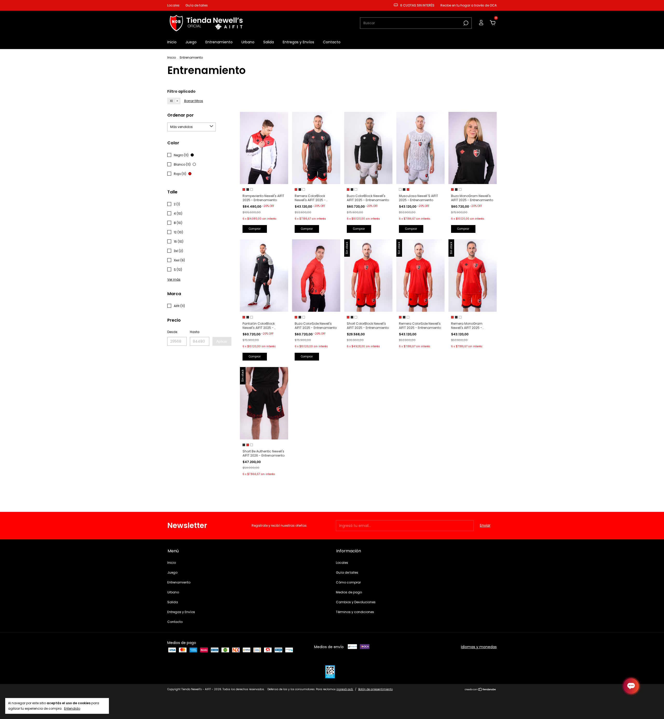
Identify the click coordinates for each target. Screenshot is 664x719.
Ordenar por (180, 115)
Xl (171, 101)
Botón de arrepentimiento (375, 689)
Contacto (332, 42)
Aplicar (221, 341)
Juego (191, 42)
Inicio (172, 42)
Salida (268, 42)
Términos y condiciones (355, 612)
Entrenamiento (219, 42)
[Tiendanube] (480, 690)
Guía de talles (196, 5)
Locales (173, 5)
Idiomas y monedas (479, 646)
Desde (172, 332)
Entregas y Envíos (298, 42)
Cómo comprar (348, 582)
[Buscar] (465, 23)
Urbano (247, 42)
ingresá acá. (344, 689)
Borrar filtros (193, 101)
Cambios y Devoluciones (356, 602)
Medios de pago (349, 592)
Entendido (72, 708)
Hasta (194, 332)
